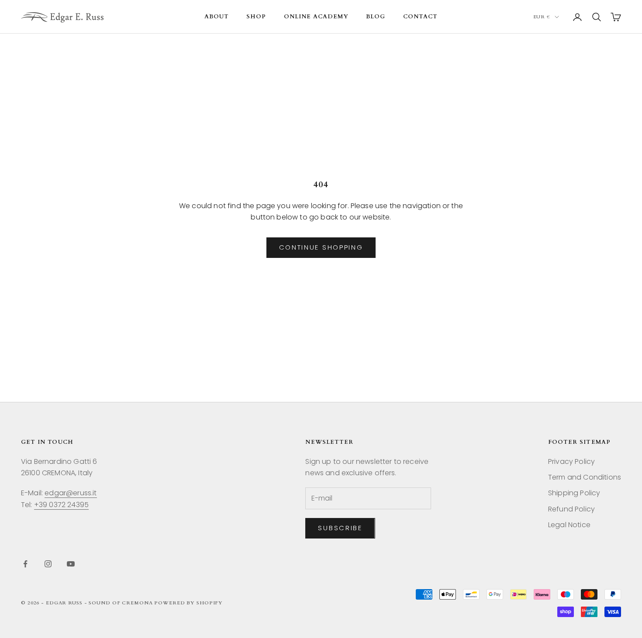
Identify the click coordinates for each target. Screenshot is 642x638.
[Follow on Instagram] (48, 563)
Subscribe (340, 527)
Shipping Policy (574, 493)
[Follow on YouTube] (70, 563)
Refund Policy (571, 509)
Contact (420, 17)
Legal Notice (569, 525)
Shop (256, 17)
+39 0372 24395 (61, 505)
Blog (375, 17)
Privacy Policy (571, 461)
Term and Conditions (584, 477)
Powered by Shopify (188, 603)
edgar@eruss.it (71, 493)
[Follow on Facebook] (25, 563)
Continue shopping (321, 247)
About (216, 17)
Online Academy (316, 17)
